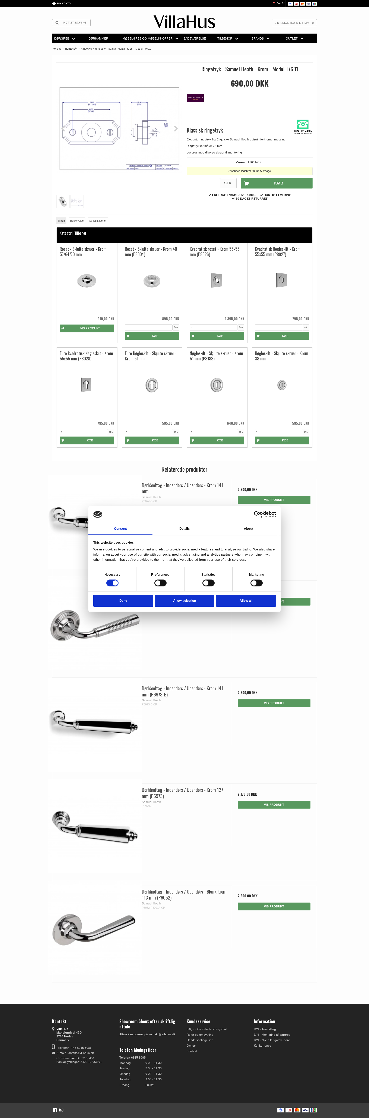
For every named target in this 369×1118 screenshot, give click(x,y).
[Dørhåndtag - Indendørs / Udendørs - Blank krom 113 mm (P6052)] (95, 928)
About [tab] (248, 528)
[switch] (160, 583)
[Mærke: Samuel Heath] (197, 104)
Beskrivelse (77, 220)
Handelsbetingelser (200, 1040)
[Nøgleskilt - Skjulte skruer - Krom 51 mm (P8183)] (217, 391)
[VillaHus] (184, 21)
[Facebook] (55, 1110)
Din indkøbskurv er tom (292, 22)
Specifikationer (98, 220)
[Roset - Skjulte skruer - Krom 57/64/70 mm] (87, 286)
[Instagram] (61, 1110)
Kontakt (192, 1051)
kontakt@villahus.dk (80, 1053)
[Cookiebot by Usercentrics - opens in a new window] (257, 514)
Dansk (280, 3)
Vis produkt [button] (90, 328)
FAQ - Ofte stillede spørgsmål (207, 1029)
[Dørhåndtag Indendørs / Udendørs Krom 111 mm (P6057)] (95, 623)
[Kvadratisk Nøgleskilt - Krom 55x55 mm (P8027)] (282, 286)
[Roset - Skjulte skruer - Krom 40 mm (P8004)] (152, 286)
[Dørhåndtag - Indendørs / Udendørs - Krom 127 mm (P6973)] (95, 826)
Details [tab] (184, 528)
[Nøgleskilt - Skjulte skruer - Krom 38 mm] (282, 391)
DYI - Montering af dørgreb (272, 1034)
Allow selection (184, 600)
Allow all (246, 600)
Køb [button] (278, 183)
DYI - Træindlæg (265, 1029)
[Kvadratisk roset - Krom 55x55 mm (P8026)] (217, 286)
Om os (191, 1045)
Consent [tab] (120, 528)
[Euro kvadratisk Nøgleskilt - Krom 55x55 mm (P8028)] (87, 391)
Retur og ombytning (200, 1034)
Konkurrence (262, 1045)
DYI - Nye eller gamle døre (272, 1040)
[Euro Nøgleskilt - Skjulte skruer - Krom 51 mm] (152, 391)
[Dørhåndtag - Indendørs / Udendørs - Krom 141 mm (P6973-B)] (95, 725)
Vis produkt (274, 499)
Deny (123, 600)
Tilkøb (61, 220)
